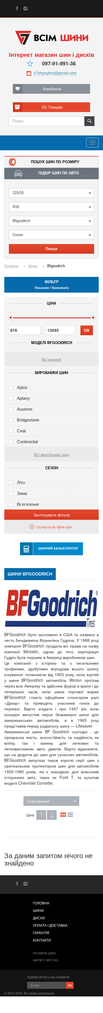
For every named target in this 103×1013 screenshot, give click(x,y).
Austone (24, 409)
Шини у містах (45, 960)
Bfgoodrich (21, 221)
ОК (87, 330)
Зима (22, 493)
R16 (16, 207)
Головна (41, 903)
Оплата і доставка (50, 926)
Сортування (38, 801)
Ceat (21, 430)
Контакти (42, 940)
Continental (27, 441)
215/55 (18, 193)
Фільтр (52, 284)
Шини (38, 911)
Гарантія (41, 933)
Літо (21, 482)
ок (70, 985)
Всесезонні (28, 504)
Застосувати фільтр (51, 515)
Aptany (23, 398)
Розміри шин (44, 953)
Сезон (18, 235)
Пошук (51, 249)
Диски (39, 918)
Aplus (22, 387)
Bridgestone (28, 419)
